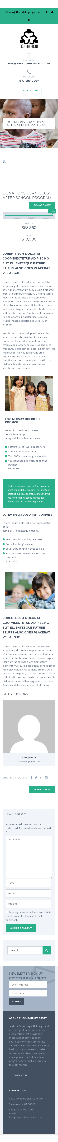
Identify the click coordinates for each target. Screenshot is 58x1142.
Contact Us (30, 90)
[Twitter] (36, 777)
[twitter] (52, 12)
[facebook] (46, 12)
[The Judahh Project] (29, 38)
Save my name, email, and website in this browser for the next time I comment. (28, 916)
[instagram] (29, 20)
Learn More (20, 1075)
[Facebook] (31, 777)
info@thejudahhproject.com (25, 12)
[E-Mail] (46, 777)
